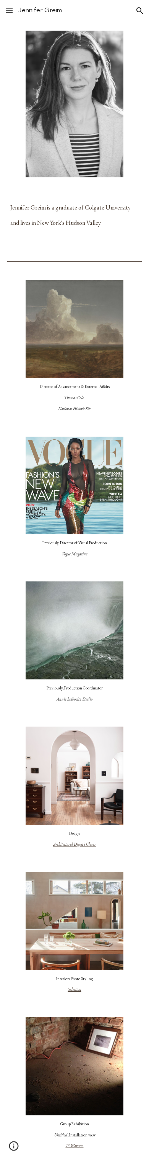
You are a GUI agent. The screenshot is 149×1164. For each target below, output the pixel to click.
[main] (74, 217)
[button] (9, 10)
